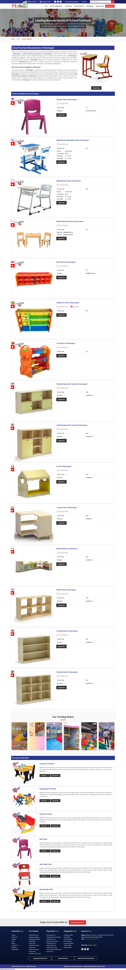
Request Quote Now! (77, 922)
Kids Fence (32, 947)
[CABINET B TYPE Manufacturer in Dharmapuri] (34, 320)
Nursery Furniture (46, 814)
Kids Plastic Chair (46, 864)
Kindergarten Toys (52, 947)
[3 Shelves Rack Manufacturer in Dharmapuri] (33, 648)
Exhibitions (90, 6)
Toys (46, 6)
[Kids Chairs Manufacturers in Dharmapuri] (24, 849)
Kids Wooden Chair (46, 889)
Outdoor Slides (68, 939)
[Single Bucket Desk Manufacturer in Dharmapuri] (34, 198)
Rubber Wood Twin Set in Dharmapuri (69, 221)
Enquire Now (61, 115)
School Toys (50, 951)
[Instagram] (19, 736)
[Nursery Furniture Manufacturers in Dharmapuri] (24, 824)
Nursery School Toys (52, 941)
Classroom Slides (69, 943)
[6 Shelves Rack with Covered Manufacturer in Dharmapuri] (33, 401)
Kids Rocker (32, 941)
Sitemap (14, 947)
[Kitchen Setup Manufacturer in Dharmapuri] (33, 566)
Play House (32, 951)
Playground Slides (34, 937)
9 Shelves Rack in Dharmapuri (66, 672)
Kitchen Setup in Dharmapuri (66, 549)
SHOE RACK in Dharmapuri (65, 262)
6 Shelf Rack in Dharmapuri (66, 590)
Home (13, 39)
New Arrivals (110, 6)
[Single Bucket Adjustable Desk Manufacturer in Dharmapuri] (34, 157)
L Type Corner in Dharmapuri (66, 507)
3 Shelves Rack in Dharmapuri (66, 631)
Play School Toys (34, 935)
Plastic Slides (68, 945)
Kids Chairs (43, 839)
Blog (13, 943)
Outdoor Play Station (35, 953)
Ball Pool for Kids (34, 945)
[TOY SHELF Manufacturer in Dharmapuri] (34, 360)
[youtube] (58, 2)
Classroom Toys (51, 939)
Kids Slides (67, 937)
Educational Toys (51, 945)
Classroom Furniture (47, 764)
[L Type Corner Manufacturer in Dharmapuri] (33, 525)
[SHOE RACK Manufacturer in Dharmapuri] (34, 279)
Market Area (15, 949)
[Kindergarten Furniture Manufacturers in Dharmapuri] (24, 799)
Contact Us (15, 945)
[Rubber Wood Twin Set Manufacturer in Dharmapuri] (34, 238)
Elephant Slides (68, 935)
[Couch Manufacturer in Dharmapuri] (33, 483)
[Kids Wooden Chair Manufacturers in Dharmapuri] (24, 899)
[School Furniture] (96, 68)
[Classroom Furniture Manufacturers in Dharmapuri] (24, 774)
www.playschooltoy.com (40, 958)
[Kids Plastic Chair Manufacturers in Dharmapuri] (24, 874)
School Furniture (79, 6)
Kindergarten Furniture (48, 789)
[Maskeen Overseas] (20, 5)
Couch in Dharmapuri (63, 466)
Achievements (100, 6)
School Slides (68, 941)
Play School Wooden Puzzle (54, 949)
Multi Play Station (34, 949)
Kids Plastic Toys (51, 943)
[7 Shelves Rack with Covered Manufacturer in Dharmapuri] (33, 442)
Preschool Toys (51, 935)
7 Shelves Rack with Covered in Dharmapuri (71, 425)
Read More (44, 775)
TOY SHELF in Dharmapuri (65, 343)
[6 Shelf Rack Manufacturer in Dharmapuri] (33, 607)
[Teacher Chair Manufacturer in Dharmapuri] (34, 117)
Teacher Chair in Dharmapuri (66, 99)
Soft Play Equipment (56, 6)
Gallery (14, 939)
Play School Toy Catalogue (72, 1)
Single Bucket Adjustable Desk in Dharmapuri (72, 140)
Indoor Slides (67, 947)
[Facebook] (55, 2)
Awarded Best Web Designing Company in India (94, 966)
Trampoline (68, 6)
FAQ (13, 941)
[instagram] (61, 2)
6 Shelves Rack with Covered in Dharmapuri (71, 384)
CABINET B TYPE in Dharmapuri (67, 303)
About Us (84, 1)
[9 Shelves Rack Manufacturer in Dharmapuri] (33, 689)
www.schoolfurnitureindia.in (86, 958)
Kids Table (32, 943)
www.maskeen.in (63, 958)
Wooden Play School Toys (54, 937)
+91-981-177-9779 (31, 1)
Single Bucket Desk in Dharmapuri (68, 181)
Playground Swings (34, 939)
